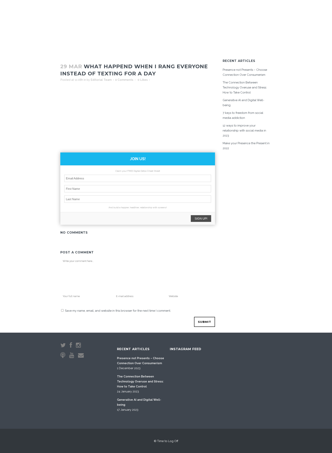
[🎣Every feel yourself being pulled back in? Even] (179, 367)
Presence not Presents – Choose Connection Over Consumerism (140, 360)
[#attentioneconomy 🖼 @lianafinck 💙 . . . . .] (179, 406)
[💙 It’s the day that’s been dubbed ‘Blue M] (198, 406)
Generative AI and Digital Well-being (139, 402)
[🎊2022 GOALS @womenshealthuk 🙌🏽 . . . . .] (218, 406)
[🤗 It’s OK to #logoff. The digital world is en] (198, 387)
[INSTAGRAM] (253, 10)
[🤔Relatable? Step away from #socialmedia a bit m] (218, 387)
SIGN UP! (201, 218)
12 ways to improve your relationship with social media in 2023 (244, 130)
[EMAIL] (247, 10)
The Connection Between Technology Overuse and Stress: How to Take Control (245, 87)
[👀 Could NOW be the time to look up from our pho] (218, 367)
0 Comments (124, 80)
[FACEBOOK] (258, 10)
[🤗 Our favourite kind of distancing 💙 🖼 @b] (198, 367)
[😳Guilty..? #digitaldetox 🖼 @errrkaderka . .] (179, 387)
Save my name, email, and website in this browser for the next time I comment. (118, 310)
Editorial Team (101, 80)
